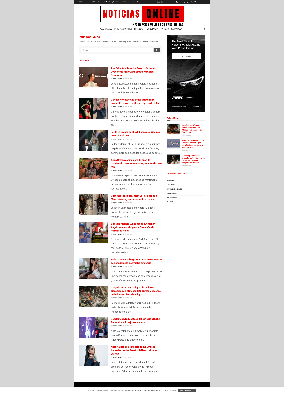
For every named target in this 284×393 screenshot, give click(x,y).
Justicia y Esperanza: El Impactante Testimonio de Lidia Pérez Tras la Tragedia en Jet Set (193, 159)
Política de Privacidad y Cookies (164, 390)
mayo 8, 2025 (128, 78)
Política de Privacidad (98, 2)
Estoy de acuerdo (187, 390)
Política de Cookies (84, 2)
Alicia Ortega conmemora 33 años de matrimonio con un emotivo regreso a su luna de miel (136, 163)
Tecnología (152, 29)
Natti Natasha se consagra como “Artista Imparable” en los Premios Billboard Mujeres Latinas (134, 350)
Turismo (164, 29)
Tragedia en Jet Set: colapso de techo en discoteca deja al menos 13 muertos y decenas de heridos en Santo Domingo (136, 291)
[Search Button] (176, 2)
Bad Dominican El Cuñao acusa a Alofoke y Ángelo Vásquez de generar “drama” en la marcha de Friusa (133, 227)
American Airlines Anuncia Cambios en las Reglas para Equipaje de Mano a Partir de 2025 (193, 144)
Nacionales (106, 29)
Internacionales (123, 29)
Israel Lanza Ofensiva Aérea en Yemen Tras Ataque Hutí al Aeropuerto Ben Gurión (193, 128)
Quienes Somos (136, 2)
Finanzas (138, 29)
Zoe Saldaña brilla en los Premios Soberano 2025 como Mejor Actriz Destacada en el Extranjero (133, 72)
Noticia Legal (126, 2)
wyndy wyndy (117, 78)
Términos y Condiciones (113, 2)
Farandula (176, 29)
